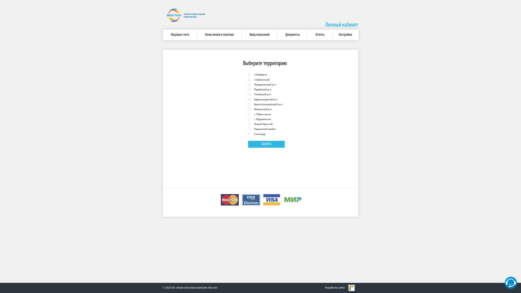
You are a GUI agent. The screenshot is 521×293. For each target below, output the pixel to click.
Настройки (345, 35)
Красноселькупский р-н (268, 104)
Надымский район (265, 129)
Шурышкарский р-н (265, 99)
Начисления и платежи (219, 35)
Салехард (259, 134)
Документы (292, 35)
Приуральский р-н (265, 84)
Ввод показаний (260, 35)
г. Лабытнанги (262, 114)
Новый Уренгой (263, 124)
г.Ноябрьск (260, 74)
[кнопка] (511, 283)
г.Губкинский (262, 79)
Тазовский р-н (262, 94)
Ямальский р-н (263, 109)
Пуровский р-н (262, 89)
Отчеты (319, 35)
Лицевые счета (180, 35)
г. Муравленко (262, 119)
